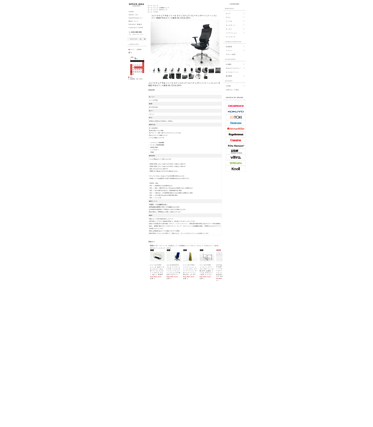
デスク (228, 17)
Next (143, 59)
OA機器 (229, 64)
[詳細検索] (145, 39)
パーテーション (231, 33)
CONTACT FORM (136, 27)
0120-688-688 (136, 32)
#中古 (169, 248)
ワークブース (231, 37)
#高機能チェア (184, 245)
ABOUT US (133, 15)
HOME (131, 11)
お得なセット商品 (232, 90)
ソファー (229, 50)
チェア (228, 13)
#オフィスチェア (197, 245)
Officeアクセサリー (233, 68)
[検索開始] (140, 39)
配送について (134, 21)
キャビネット (231, 25)
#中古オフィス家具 (211, 245)
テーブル (229, 21)
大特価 (228, 86)
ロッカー (229, 29)
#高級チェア (173, 245)
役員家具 (229, 46)
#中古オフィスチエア (158, 248)
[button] (153, 43)
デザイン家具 (231, 54)
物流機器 (229, 76)
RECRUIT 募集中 (135, 24)
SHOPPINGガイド (136, 18)
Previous (130, 59)
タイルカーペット (232, 72)
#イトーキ (163, 245)
